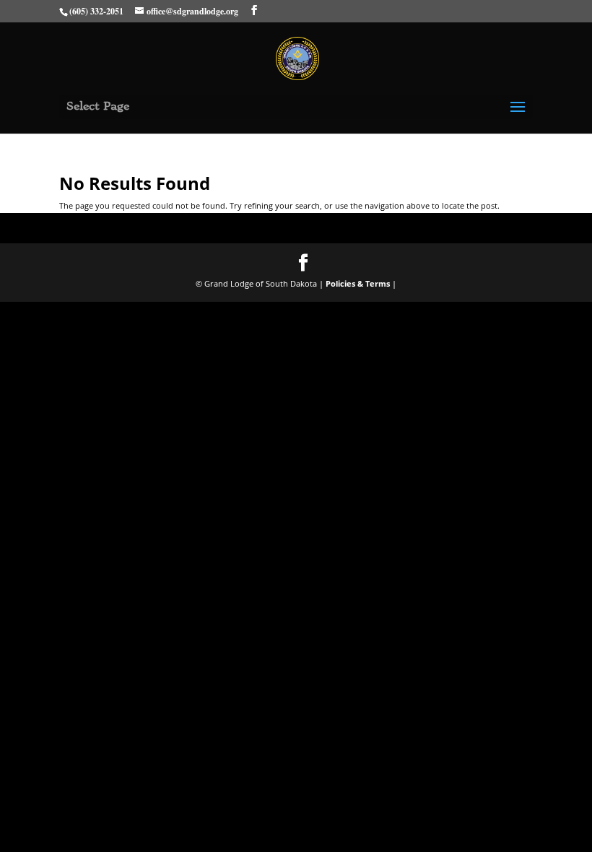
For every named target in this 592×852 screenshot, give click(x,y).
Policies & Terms (358, 283)
